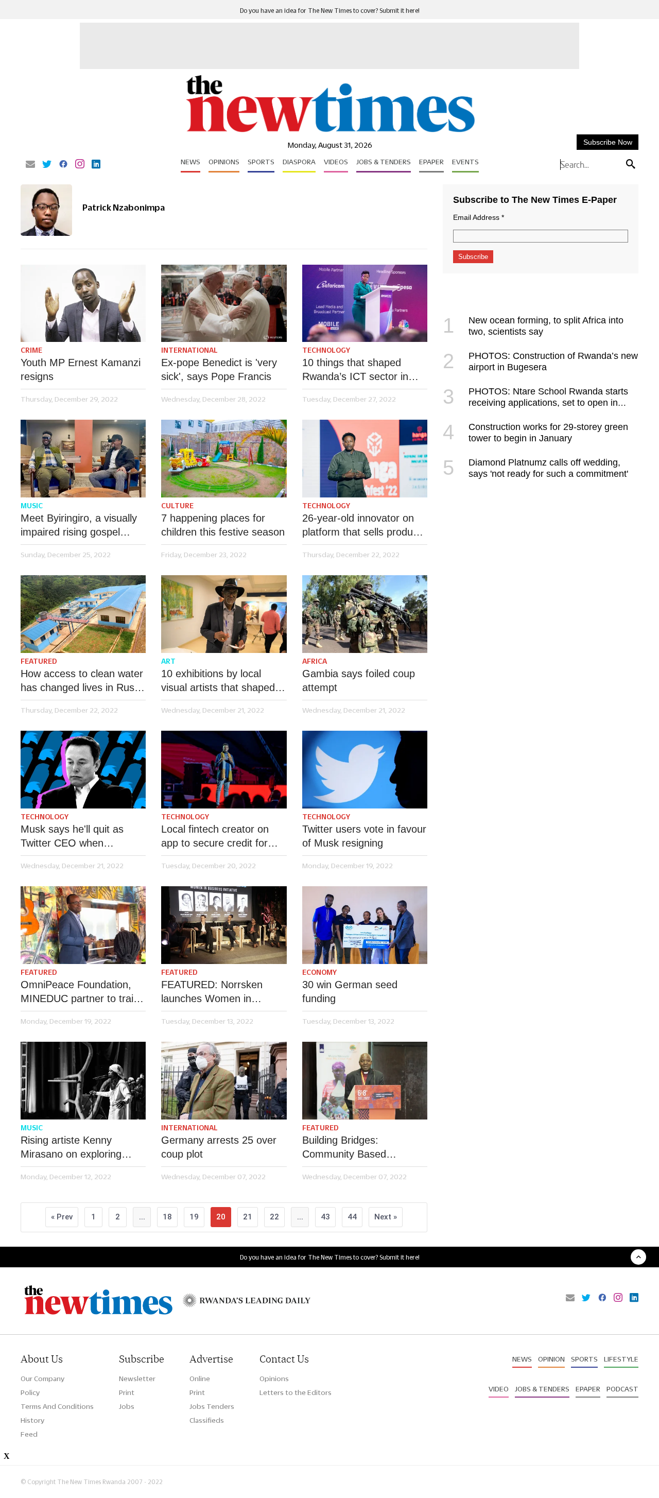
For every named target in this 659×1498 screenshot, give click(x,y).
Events (465, 162)
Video (499, 1389)
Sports (261, 162)
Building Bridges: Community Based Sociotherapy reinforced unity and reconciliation (356, 1147)
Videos (336, 162)
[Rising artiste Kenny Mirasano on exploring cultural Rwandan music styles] (83, 1081)
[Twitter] (46, 165)
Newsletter (137, 1378)
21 (247, 1216)
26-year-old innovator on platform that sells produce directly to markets (363, 525)
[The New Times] (329, 132)
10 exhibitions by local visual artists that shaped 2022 (218, 681)
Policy (30, 1392)
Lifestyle (621, 1359)
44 (352, 1216)
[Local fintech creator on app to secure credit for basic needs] (223, 769)
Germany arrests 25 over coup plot (218, 1147)
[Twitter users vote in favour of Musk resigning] (364, 769)
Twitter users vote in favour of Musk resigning (364, 836)
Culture (177, 506)
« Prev (62, 1216)
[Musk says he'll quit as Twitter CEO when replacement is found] (83, 769)
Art (168, 661)
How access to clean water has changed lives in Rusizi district (82, 681)
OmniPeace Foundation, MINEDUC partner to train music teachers (80, 992)
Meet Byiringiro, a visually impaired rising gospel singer (79, 525)
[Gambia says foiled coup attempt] (364, 614)
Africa (314, 661)
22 (274, 1216)
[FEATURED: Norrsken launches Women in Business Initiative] (223, 925)
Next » (385, 1216)
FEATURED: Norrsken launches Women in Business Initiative (212, 992)
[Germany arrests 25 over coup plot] (223, 1081)
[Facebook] (63, 165)
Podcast (622, 1389)
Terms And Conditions (57, 1406)
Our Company (42, 1378)
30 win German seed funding (349, 991)
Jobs (126, 1406)
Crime (31, 350)
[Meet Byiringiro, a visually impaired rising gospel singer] (83, 458)
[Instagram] (79, 165)
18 (167, 1216)
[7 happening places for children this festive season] (223, 458)
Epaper (431, 162)
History (32, 1420)
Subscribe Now (607, 142)
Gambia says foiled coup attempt (358, 680)
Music (32, 506)
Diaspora (299, 162)
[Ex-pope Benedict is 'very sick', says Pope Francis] (223, 303)
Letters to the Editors (295, 1392)
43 (325, 1216)
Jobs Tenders (211, 1406)
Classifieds (206, 1420)
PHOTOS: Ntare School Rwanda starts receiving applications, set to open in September (535, 402)
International (189, 350)
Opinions (224, 162)
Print (126, 1392)
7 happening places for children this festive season (223, 525)
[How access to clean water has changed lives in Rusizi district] (83, 614)
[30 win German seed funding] (364, 925)
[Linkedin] (96, 165)
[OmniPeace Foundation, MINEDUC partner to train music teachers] (83, 925)
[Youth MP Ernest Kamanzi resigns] (83, 303)
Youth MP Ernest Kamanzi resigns (81, 369)
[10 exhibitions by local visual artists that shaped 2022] (223, 614)
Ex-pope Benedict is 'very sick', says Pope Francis (219, 369)
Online (199, 1378)
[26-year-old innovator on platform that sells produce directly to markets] (364, 458)
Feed (29, 1434)
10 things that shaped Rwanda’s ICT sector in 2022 (355, 370)
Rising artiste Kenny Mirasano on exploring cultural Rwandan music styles (75, 1147)
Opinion (551, 1359)
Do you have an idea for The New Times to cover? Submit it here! (330, 10)
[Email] (30, 165)
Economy (319, 972)
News (190, 162)
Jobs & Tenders (383, 162)
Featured (39, 661)
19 (194, 1216)
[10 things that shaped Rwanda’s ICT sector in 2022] (364, 303)
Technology (326, 350)
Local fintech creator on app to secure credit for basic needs (215, 836)
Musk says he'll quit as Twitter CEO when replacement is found (72, 836)
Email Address (478, 217)
